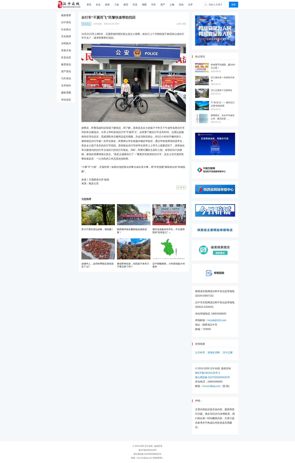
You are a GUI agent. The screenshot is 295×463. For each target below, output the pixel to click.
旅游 (107, 4)
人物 (172, 4)
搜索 (233, 4)
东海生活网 (213, 352)
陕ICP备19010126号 (148, 450)
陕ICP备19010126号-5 (207, 373)
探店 (126, 4)
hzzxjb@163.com (216, 320)
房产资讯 (66, 71)
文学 (190, 4)
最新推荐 (66, 15)
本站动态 (66, 99)
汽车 (153, 4)
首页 (89, 4)
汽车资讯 (66, 78)
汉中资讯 (66, 22)
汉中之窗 (228, 352)
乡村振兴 (66, 43)
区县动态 (66, 57)
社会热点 (66, 29)
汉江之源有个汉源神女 (221, 90)
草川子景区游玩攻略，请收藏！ (97, 229)
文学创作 (66, 85)
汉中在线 (98, 24)
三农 (116, 4)
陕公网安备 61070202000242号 (212, 377)
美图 (144, 4)
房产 (162, 4)
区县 (135, 4)
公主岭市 (200, 352)
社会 (98, 4)
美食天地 (66, 50)
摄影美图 (66, 92)
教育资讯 (66, 64)
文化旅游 (66, 36)
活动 (181, 4)
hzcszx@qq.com (211, 386)
